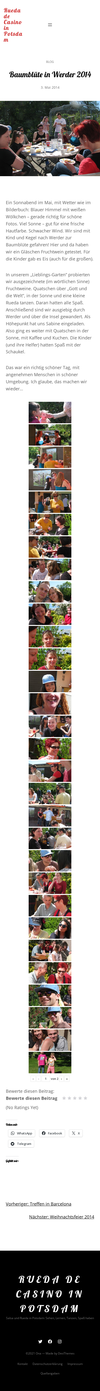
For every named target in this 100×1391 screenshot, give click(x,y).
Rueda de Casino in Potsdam (13, 25)
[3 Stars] (74, 1098)
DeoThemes (66, 1353)
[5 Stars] (85, 1098)
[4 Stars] (80, 1098)
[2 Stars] (69, 1098)
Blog (50, 62)
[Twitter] (40, 1341)
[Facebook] (50, 1341)
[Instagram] (59, 1341)
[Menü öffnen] (50, 25)
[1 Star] (64, 1098)
